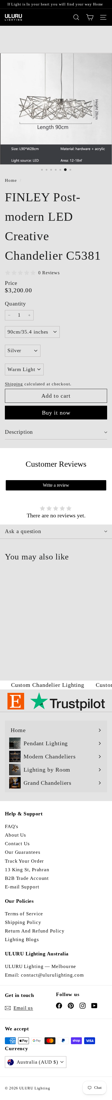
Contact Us (17, 843)
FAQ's (11, 826)
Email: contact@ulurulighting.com (44, 975)
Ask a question (23, 531)
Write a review (56, 485)
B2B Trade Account (27, 878)
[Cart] (89, 17)
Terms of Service (24, 913)
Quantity (15, 304)
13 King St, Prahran (27, 869)
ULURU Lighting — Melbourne (40, 966)
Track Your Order (24, 861)
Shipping (14, 383)
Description (19, 432)
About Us (15, 835)
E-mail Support (22, 887)
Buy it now (56, 412)
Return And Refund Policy (35, 931)
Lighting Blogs (22, 939)
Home (11, 180)
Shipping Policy (23, 922)
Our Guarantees (22, 852)
